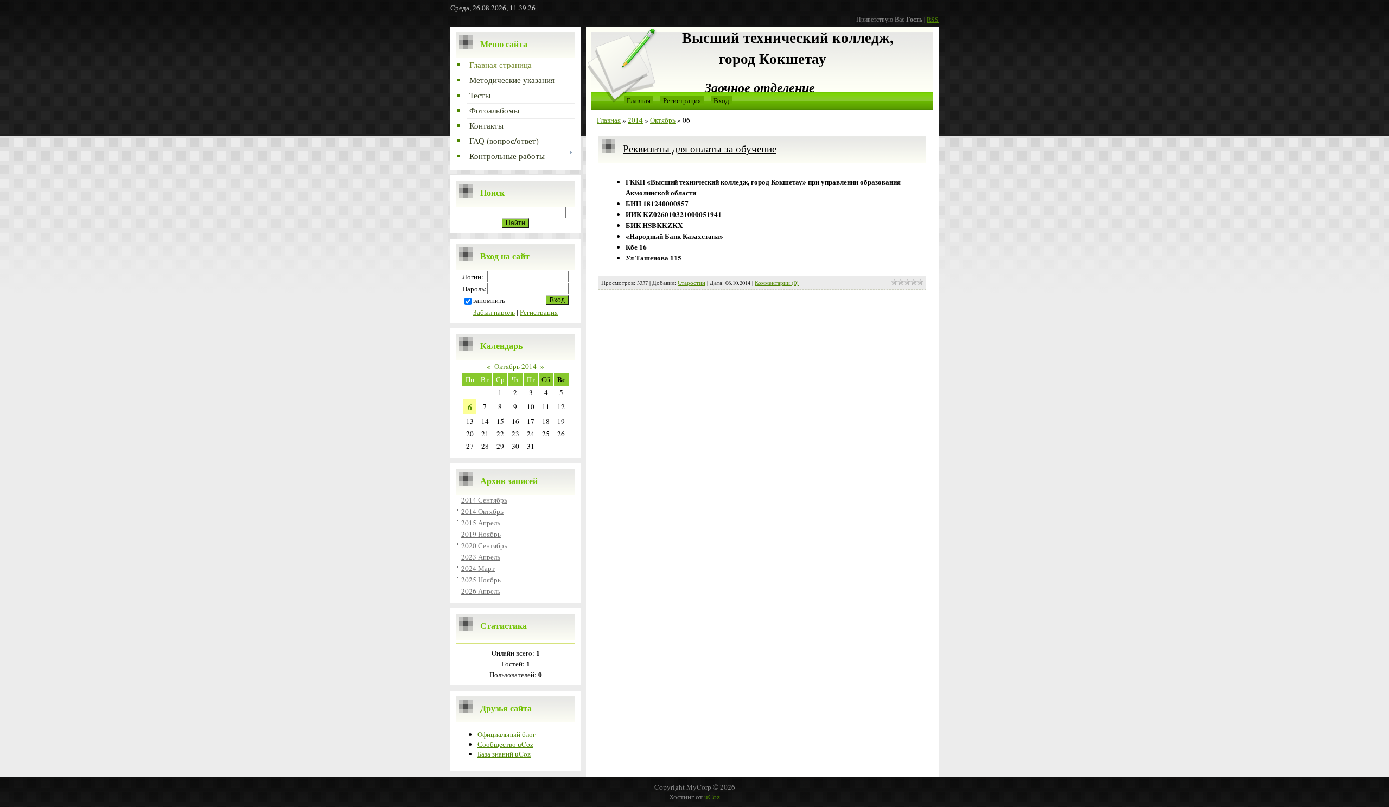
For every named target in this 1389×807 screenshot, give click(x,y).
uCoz (712, 797)
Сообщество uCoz (505, 744)
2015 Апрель (480, 523)
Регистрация (539, 312)
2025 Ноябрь (481, 579)
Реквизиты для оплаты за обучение (699, 148)
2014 (635, 120)
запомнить (489, 300)
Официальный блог (506, 734)
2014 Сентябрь (484, 500)
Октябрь (663, 120)
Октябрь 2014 (515, 366)
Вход (721, 100)
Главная (639, 100)
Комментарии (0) (777, 283)
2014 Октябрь (482, 511)
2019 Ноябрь (481, 534)
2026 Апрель (480, 591)
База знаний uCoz (504, 754)
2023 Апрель (480, 557)
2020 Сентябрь (484, 545)
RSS (933, 19)
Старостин (691, 283)
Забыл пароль (494, 312)
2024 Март (478, 568)
